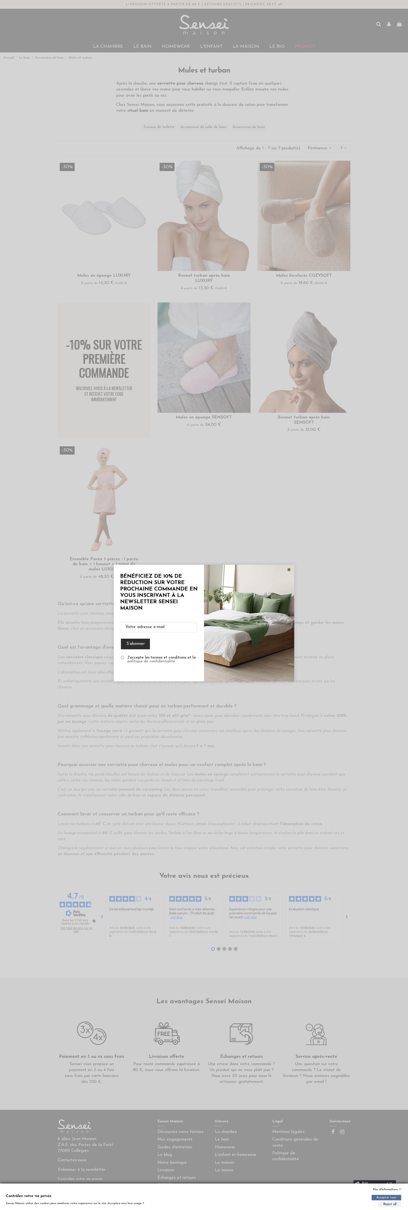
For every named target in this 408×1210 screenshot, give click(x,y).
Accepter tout (386, 1197)
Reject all (389, 1204)
